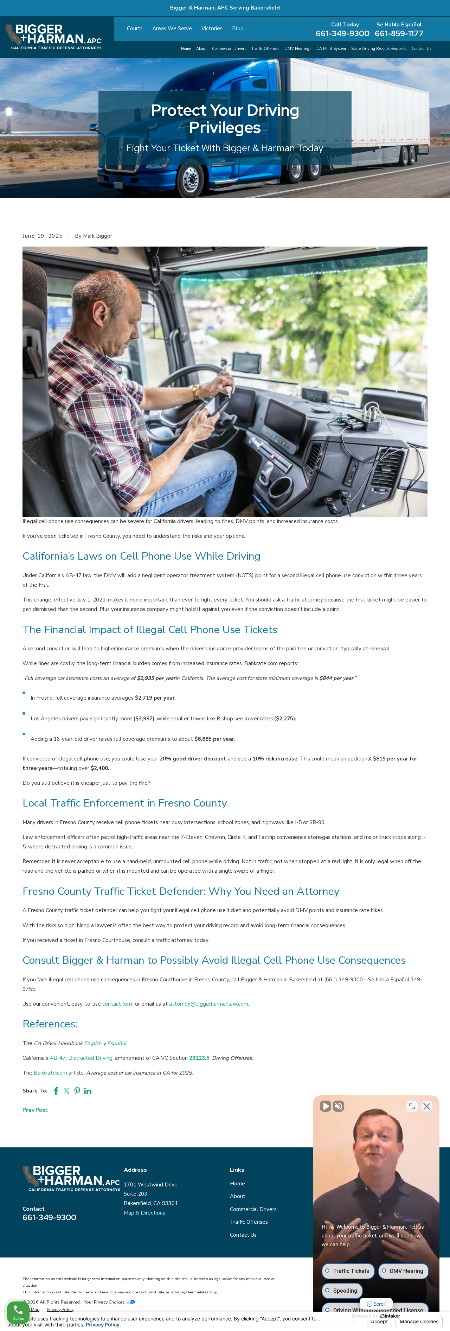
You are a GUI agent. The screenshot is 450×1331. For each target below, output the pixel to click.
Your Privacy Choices (105, 1302)
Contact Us (243, 1234)
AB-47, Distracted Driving (81, 1058)
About (237, 1196)
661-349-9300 (342, 34)
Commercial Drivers (253, 1209)
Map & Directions (144, 1212)
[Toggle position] (412, 1106)
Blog (238, 28)
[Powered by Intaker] (390, 1316)
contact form (118, 1003)
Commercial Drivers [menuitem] (229, 48)
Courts (135, 28)
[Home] (53, 36)
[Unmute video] (325, 1106)
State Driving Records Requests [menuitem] (378, 48)
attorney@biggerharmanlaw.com (208, 1003)
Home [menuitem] (186, 48)
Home (237, 1183)
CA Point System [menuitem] (331, 48)
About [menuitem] (201, 48)
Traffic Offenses (249, 1221)
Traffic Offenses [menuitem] (265, 48)
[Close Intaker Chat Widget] (426, 1106)
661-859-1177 (399, 34)
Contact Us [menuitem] (421, 48)
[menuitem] (30, 1309)
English (93, 1043)
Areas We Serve (172, 28)
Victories (212, 28)
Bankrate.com (50, 1072)
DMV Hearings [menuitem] (297, 48)
